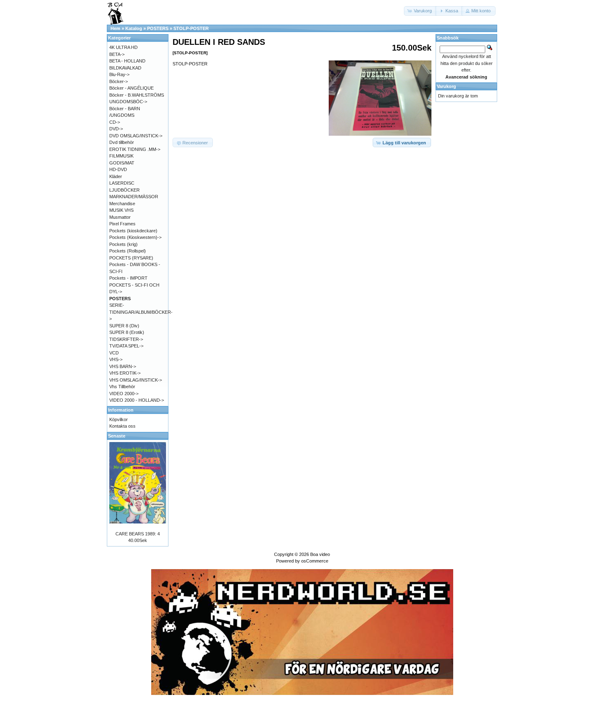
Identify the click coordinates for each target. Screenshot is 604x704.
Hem (115, 28)
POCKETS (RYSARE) (131, 257)
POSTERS (157, 28)
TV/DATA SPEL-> (126, 345)
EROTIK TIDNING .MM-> (134, 149)
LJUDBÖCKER (124, 190)
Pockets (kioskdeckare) (133, 230)
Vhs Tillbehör (122, 386)
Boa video (320, 554)
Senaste (116, 435)
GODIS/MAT (121, 162)
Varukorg (446, 86)
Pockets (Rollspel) (127, 250)
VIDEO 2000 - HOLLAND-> (136, 400)
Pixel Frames (122, 223)
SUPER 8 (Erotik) (126, 332)
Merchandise (122, 203)
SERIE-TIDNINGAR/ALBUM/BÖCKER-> (141, 312)
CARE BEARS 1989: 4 (137, 533)
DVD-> (116, 128)
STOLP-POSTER (191, 28)
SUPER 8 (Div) (124, 325)
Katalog (133, 28)
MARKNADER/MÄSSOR (133, 196)
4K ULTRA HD (123, 47)
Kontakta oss (122, 426)
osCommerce (314, 560)
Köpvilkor (118, 419)
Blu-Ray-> (119, 74)
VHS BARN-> (122, 366)
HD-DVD (118, 169)
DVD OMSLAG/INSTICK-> (135, 135)
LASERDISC (121, 183)
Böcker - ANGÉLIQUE (131, 88)
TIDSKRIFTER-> (126, 339)
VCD (114, 352)
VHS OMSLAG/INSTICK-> (135, 379)
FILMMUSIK (121, 155)
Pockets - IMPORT (128, 278)
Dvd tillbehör (121, 142)
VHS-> (115, 359)
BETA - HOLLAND (127, 60)
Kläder (115, 176)
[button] (420, 11)
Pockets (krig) (123, 244)
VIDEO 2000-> (123, 393)
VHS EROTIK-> (125, 373)
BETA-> (116, 54)
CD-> (114, 122)
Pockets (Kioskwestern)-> (135, 237)
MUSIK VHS (121, 210)
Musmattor (120, 217)
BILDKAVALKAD (125, 67)
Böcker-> (118, 81)
